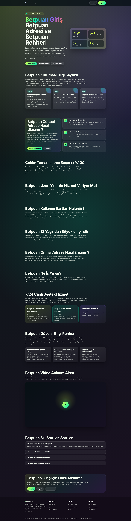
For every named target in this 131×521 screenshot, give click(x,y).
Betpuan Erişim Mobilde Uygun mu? (39, 463)
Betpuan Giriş (52, 504)
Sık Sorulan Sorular (73, 507)
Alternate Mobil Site (93, 507)
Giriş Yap (93, 3)
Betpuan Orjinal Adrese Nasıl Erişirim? (39, 452)
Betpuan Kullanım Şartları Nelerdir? (39, 457)
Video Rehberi (91, 509)
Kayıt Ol (102, 3)
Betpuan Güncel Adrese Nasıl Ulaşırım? (40, 443)
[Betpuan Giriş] (31, 3)
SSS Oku (47, 148)
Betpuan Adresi (31, 63)
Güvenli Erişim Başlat (35, 148)
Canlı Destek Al (50, 489)
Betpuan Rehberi (44, 63)
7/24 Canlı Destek (57, 63)
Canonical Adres (92, 504)
